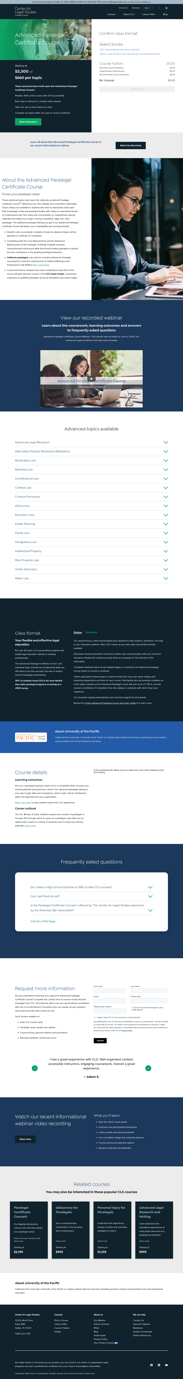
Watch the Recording (130, 145)
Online (78, 632)
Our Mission (99, 1320)
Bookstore (138, 1328)
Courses (111, 14)
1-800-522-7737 (22, 1333)
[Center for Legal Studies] (26, 11)
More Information (28, 121)
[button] (35, 1068)
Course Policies (61, 1328)
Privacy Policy (100, 1339)
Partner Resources (142, 1335)
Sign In (147, 8)
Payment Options (141, 1324)
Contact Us (138, 1320)
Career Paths (148, 14)
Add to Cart (137, 89)
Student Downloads (142, 1331)
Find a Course (61, 1320)
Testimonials (100, 1335)
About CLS (128, 14)
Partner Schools (101, 1324)
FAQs (96, 1328)
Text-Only (91, 632)
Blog (165, 14)
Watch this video (23, 802)
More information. (41, 265)
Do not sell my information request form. (79, 1373)
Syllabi (57, 1331)
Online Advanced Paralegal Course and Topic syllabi (110, 703)
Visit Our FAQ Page (43, 921)
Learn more (30, 825)
